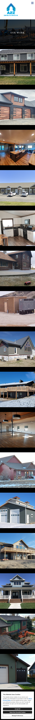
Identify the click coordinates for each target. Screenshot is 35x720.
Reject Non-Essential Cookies (17, 712)
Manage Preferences (17, 715)
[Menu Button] (32, 3)
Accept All (17, 709)
